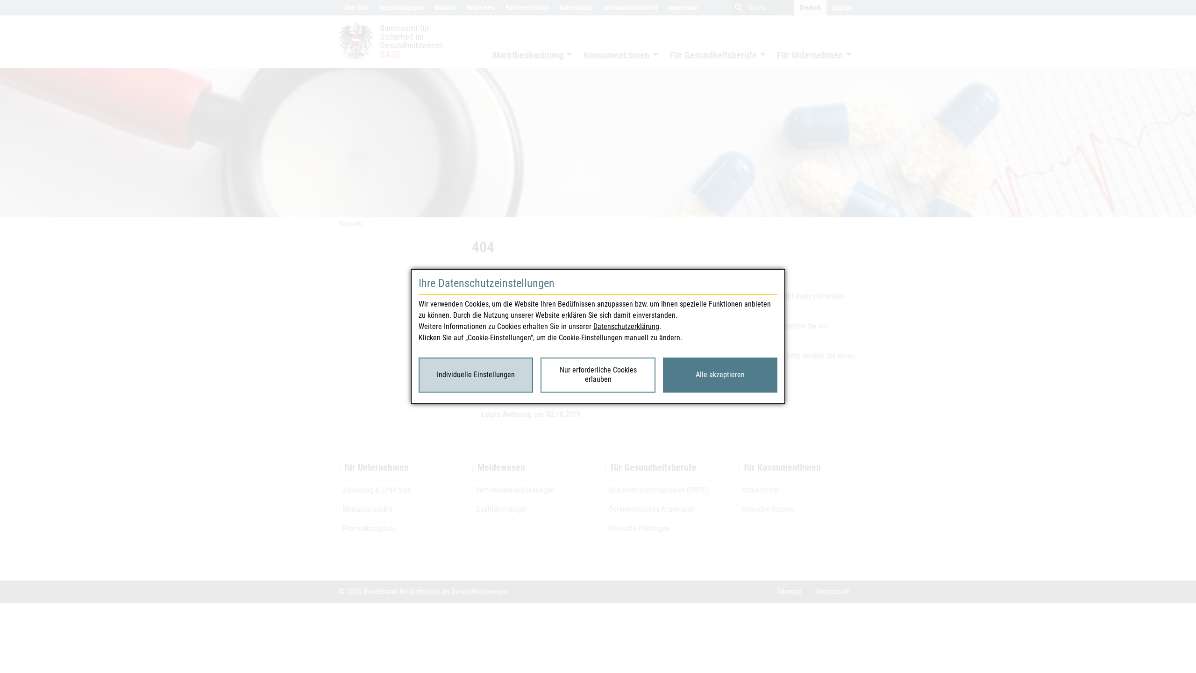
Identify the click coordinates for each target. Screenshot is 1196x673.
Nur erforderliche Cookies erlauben (598, 374)
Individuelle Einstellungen (476, 374)
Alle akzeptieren (720, 374)
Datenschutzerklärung (626, 326)
